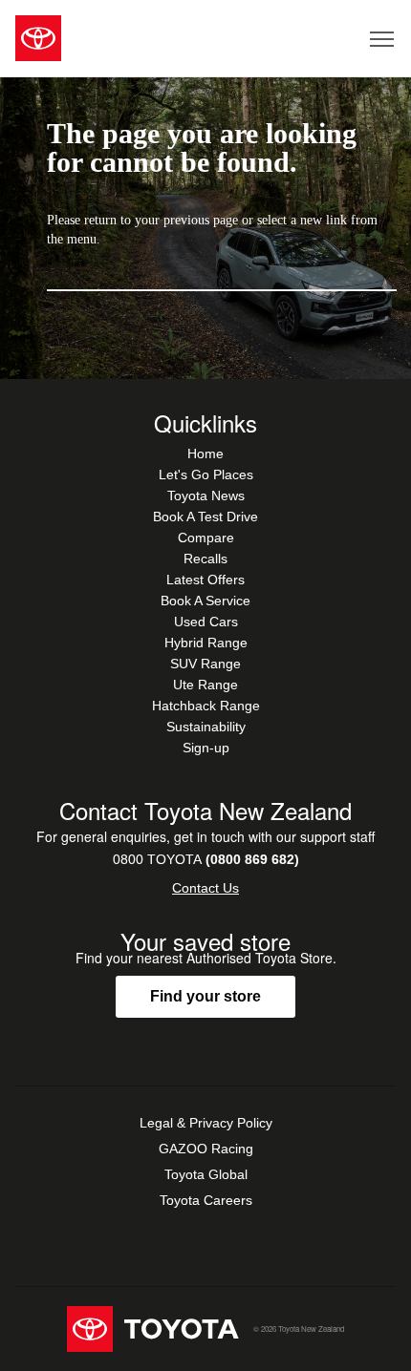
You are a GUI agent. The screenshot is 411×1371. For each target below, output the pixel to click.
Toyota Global (206, 1174)
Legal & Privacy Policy (206, 1122)
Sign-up (206, 747)
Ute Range (205, 684)
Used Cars (206, 621)
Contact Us (205, 888)
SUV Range (205, 663)
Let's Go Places (206, 474)
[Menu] (383, 38)
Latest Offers (205, 579)
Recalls (205, 558)
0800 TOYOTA (206, 859)
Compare (206, 537)
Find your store (205, 996)
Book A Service (205, 600)
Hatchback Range (206, 705)
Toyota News (206, 495)
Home (205, 453)
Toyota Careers (206, 1200)
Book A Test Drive (205, 516)
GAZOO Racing (206, 1148)
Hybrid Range (206, 642)
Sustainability (206, 726)
